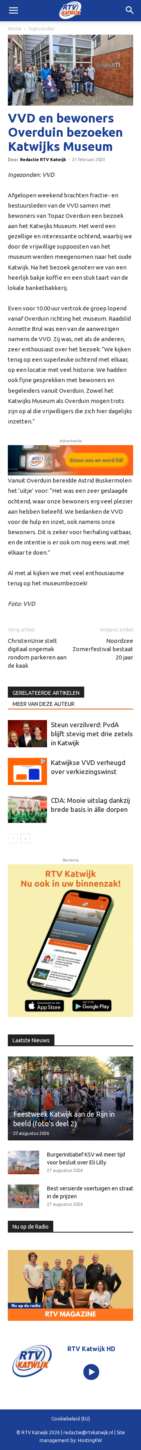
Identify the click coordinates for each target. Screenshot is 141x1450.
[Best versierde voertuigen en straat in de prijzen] (23, 1196)
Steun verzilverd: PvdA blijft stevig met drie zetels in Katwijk (92, 733)
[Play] (91, 1372)
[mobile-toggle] (13, 10)
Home (14, 28)
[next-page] (25, 838)
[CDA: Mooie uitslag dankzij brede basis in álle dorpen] (27, 809)
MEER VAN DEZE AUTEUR (43, 704)
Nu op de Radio (31, 1226)
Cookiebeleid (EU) (70, 1418)
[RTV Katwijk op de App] (70, 940)
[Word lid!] (70, 460)
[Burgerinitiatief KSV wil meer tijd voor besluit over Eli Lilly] (23, 1162)
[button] (130, 10)
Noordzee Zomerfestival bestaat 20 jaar (102, 649)
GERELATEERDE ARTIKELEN (46, 693)
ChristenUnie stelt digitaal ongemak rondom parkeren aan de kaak (37, 653)
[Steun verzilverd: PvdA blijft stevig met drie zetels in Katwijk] (27, 733)
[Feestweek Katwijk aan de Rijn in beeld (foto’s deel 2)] (70, 1098)
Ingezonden (42, 28)
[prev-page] (13, 838)
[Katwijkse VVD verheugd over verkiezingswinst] (27, 771)
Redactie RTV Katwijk (43, 159)
